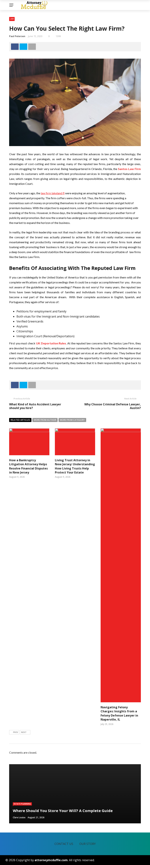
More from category (72, 419)
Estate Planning (22, 804)
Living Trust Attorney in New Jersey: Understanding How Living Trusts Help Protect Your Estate (75, 466)
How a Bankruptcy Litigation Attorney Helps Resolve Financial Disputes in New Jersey (28, 466)
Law (12, 19)
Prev (15, 732)
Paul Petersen (17, 36)
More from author (45, 419)
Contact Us (64, 844)
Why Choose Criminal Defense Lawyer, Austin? (112, 406)
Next (24, 732)
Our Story (87, 844)
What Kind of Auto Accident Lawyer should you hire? (35, 406)
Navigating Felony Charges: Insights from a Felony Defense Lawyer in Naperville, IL (119, 713)
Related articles (20, 419)
